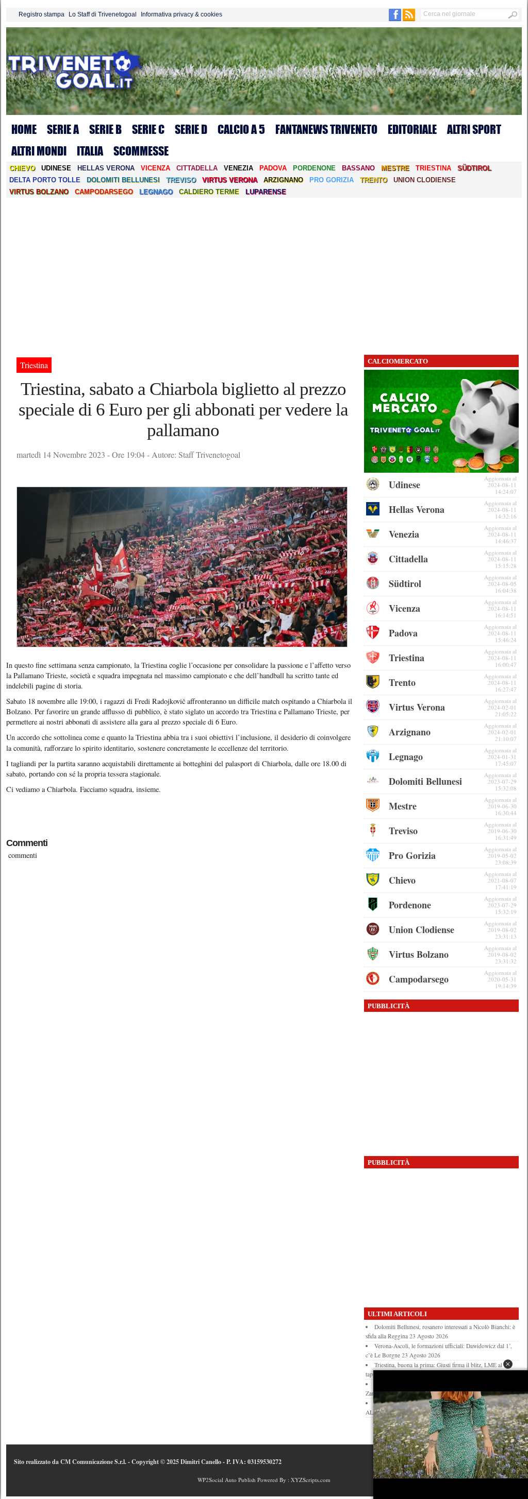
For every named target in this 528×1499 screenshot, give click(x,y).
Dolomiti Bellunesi (123, 180)
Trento (373, 180)
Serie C (148, 129)
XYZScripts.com (311, 1480)
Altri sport (474, 129)
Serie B (105, 129)
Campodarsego (104, 192)
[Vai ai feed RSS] (409, 19)
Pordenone (314, 168)
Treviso (181, 180)
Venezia (238, 168)
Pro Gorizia (331, 180)
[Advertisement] (264, 275)
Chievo (22, 168)
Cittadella (197, 168)
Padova (273, 168)
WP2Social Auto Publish (226, 1480)
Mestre (395, 168)
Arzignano (283, 180)
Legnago (156, 192)
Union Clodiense (424, 180)
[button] (508, 1364)
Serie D (191, 129)
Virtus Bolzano (39, 192)
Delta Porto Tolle (44, 180)
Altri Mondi (39, 151)
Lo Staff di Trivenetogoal (103, 14)
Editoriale (412, 129)
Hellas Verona (106, 168)
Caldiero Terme (209, 192)
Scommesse (141, 151)
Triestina (433, 168)
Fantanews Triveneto (326, 129)
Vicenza (155, 168)
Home (24, 129)
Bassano (358, 168)
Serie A (63, 129)
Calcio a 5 (241, 129)
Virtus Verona (229, 180)
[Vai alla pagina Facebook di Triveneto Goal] (396, 19)
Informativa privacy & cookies (181, 14)
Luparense (265, 192)
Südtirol (474, 168)
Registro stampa (41, 14)
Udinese (56, 168)
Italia (90, 151)
